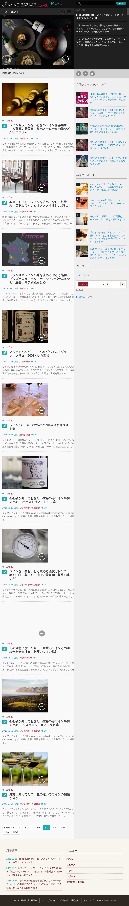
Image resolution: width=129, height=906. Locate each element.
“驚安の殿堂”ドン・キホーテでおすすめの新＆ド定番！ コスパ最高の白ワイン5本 (108, 161)
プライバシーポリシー (106, 900)
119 (62, 827)
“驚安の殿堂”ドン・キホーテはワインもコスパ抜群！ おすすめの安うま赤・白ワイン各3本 (108, 145)
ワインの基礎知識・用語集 (25, 900)
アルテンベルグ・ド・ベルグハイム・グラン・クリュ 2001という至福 (38, 353)
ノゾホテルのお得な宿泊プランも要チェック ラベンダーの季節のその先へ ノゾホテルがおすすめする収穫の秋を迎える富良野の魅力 (100, 42)
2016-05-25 (7, 138)
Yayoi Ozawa (25, 211)
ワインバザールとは (49, 900)
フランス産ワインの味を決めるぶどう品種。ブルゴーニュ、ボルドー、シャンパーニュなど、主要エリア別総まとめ (39, 278)
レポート (80, 275)
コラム (9, 120)
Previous (63, 11)
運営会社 (75, 900)
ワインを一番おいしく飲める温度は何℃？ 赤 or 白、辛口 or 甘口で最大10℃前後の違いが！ (39, 574)
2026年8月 (15, 69)
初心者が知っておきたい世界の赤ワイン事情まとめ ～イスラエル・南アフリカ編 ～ (39, 723)
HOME (70, 858)
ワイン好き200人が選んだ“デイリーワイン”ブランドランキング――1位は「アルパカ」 (107, 203)
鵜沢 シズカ (24, 138)
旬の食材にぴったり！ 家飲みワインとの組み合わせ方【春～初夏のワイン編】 (39, 649)
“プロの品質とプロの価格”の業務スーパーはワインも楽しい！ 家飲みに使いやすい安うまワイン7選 (108, 128)
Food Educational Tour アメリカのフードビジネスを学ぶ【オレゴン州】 (101, 16)
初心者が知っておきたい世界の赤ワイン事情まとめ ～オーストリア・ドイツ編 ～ (39, 499)
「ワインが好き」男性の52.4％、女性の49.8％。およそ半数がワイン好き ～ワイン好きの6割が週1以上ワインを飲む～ (107, 237)
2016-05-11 (7, 584)
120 (7, 832)
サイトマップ (87, 900)
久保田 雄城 (24, 361)
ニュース (104, 284)
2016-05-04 (7, 804)
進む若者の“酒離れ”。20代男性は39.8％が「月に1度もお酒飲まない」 (108, 218)
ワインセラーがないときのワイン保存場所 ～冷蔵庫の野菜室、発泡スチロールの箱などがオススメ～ (39, 128)
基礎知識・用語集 (75, 882)
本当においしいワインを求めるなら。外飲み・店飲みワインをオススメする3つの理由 (39, 203)
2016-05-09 (7, 658)
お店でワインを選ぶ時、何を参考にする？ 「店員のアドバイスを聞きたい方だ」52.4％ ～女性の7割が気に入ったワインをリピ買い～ (108, 253)
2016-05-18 (7, 361)
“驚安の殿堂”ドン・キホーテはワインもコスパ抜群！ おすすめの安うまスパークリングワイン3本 (108, 112)
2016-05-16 (7, 435)
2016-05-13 (7, 508)
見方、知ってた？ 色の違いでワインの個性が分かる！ (39, 796)
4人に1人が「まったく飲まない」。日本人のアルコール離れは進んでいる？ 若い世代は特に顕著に (107, 187)
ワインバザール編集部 (29, 508)
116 (38, 827)
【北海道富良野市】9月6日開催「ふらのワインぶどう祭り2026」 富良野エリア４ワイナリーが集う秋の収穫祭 (108, 98)
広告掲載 (64, 900)
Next (69, 11)
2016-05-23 (7, 211)
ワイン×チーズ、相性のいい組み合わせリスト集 (39, 426)
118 (54, 827)
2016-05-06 (7, 731)
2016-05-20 (7, 288)
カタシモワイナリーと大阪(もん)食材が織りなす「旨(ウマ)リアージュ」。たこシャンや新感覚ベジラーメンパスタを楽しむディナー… (100, 28)
